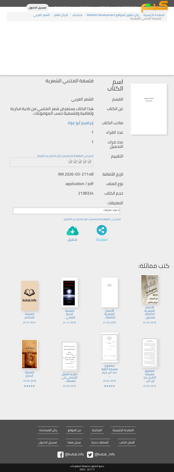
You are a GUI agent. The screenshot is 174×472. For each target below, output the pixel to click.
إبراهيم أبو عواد (80, 123)
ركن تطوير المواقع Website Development (113, 15)
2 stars (74, 161)
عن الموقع (85, 7)
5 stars (89, 161)
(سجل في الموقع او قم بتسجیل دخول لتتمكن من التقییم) (65, 155)
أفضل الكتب (127, 442)
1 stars (70, 161)
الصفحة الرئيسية (126, 7)
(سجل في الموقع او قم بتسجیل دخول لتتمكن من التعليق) (92, 219)
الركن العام (61, 15)
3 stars (79, 161)
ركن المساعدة (63, 7)
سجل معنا (74, 442)
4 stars (84, 161)
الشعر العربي (41, 15)
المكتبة (104, 7)
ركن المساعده (48, 430)
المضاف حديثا (100, 442)
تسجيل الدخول (37, 8)
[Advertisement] (87, 48)
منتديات (77, 15)
